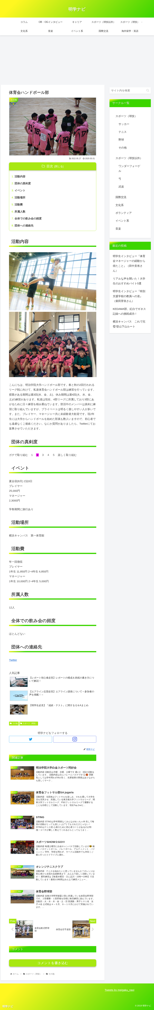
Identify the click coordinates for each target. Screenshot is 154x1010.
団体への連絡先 (24, 225)
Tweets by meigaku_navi (119, 990)
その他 (15, 723)
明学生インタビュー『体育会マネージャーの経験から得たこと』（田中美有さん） (129, 263)
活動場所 (20, 197)
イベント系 (122, 220)
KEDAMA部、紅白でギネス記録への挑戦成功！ (129, 311)
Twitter (13, 660)
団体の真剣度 (23, 183)
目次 (49, 166)
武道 (121, 186)
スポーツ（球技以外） (129, 158)
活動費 (19, 204)
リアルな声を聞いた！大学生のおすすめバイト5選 (129, 281)
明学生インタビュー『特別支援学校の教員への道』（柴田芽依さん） (129, 296)
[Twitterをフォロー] (30, 739)
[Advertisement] (77, 60)
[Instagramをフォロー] (74, 739)
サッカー (124, 124)
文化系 (120, 205)
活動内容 (20, 176)
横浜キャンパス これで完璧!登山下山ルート (129, 324)
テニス (123, 131)
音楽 (118, 228)
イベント (20, 190)
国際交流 (121, 197)
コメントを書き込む (52, 963)
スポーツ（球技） (30, 723)
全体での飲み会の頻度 (28, 218)
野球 (121, 139)
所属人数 (20, 211)
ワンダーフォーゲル (129, 168)
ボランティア (124, 212)
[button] (147, 90)
